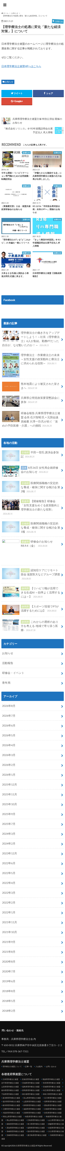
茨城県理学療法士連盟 (51, 1087)
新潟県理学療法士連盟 (11, 1098)
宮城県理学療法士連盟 (31, 1083)
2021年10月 (9, 932)
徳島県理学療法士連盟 (15, 1124)
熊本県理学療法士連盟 (36, 1131)
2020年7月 (8, 971)
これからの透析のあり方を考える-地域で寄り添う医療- (39, 626)
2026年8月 (8, 705)
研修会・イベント (13, 672)
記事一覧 (28, 1066)
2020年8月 (8, 961)
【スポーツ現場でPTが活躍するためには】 (40, 608)
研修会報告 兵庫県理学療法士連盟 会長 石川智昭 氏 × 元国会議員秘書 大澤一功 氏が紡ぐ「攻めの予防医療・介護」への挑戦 (31, 419)
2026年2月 (8, 764)
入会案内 (39, 1066)
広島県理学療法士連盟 (36, 1120)
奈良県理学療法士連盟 (53, 1113)
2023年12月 (9, 853)
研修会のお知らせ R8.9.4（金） (37, 543)
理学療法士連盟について (12, 1066)
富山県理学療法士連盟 (32, 1098)
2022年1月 (8, 912)
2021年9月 (8, 941)
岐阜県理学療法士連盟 (11, 1105)
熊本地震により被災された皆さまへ (40, 385)
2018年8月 (8, 991)
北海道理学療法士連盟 (30, 1079)
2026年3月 (8, 755)
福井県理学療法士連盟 (11, 1101)
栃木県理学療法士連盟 (10, 1090)
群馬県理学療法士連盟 (31, 1090)
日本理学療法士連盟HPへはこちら (21, 66)
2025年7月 (8, 823)
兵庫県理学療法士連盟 (32, 5)
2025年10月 (9, 804)
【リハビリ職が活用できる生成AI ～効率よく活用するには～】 (40, 592)
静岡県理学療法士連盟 (32, 1105)
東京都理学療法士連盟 (31, 1094)
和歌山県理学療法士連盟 (12, 1116)
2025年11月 (9, 794)
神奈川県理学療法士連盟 (52, 1094)
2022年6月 (8, 863)
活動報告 (7, 663)
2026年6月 (8, 725)
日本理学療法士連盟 (10, 1079)
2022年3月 (8, 892)
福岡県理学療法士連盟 (36, 1128)
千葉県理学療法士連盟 (10, 1094)
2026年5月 (8, 735)
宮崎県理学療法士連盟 (15, 1135)
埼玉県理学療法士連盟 (51, 1090)
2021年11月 (9, 922)
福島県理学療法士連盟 (31, 1087)
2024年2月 (8, 843)
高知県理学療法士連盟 (15, 1128)
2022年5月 (8, 873)
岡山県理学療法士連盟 (15, 1120)
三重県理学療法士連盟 (11, 1109)
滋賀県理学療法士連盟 (32, 1109)
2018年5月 (8, 1000)
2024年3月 (8, 833)
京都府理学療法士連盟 (53, 1109)
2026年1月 (8, 774)
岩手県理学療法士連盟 (10, 1083)
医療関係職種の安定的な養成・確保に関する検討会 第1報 (40, 527)
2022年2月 (8, 902)
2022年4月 (8, 882)
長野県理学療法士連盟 (53, 1101)
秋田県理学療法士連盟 (51, 1083)
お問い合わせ (51, 1066)
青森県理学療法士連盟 (51, 1079)
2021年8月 (8, 951)
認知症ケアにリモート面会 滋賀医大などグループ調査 (40, 574)
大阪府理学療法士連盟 (11, 1113)
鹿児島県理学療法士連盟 (36, 1135)
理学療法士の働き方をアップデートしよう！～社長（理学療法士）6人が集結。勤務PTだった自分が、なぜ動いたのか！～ (31, 339)
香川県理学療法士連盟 (36, 1124)
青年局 (6, 682)
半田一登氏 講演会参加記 (40, 454)
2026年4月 (8, 745)
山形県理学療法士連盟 (10, 1087)
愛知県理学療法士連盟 (53, 1105)
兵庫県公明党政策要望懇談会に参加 (40, 399)
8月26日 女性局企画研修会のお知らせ (39, 469)
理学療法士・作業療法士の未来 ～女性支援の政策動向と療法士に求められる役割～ (40, 359)
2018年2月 (8, 1010)
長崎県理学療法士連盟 (15, 1131)
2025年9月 (8, 814)
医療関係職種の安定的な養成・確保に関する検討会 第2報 (40, 487)
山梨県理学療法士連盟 (32, 1101)
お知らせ (9, 81)
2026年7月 (8, 715)
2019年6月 (8, 981)
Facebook (9, 299)
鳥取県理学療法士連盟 (33, 1116)
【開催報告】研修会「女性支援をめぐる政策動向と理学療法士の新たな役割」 (31, 507)
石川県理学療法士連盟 (53, 1098)
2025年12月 (9, 784)
